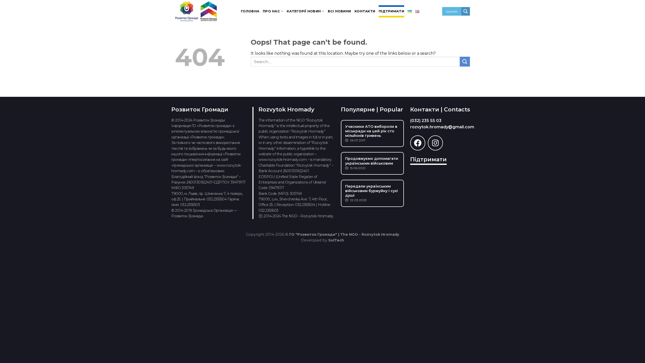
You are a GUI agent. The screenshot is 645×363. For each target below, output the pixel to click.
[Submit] (465, 62)
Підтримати (391, 11)
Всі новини (339, 11)
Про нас (271, 11)
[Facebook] (417, 142)
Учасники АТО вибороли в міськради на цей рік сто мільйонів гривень (371, 131)
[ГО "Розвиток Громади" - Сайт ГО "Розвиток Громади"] (196, 11)
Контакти (364, 11)
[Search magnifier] (465, 11)
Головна (250, 11)
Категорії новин (304, 11)
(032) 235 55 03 (425, 120)
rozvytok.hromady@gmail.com (442, 127)
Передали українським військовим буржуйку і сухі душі (371, 191)
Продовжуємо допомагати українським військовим (371, 160)
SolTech (336, 240)
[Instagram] (435, 142)
